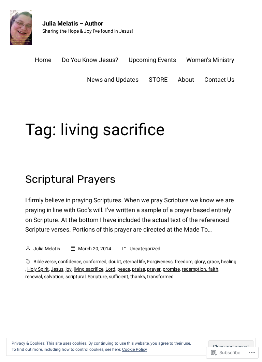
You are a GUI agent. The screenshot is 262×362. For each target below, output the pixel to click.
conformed (94, 261)
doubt (114, 261)
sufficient (118, 276)
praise (138, 269)
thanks (137, 276)
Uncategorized (145, 248)
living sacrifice (88, 269)
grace (213, 261)
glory (199, 261)
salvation (53, 276)
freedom (183, 261)
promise (171, 269)
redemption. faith (200, 269)
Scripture (97, 276)
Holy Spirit (38, 269)
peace (123, 269)
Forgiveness (160, 261)
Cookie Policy (134, 349)
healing (228, 261)
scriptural (76, 276)
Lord (110, 269)
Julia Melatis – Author (72, 23)
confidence (69, 261)
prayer (154, 269)
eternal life (134, 261)
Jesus (57, 269)
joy (69, 269)
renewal (33, 276)
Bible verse (44, 261)
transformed (160, 276)
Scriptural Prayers (70, 179)
